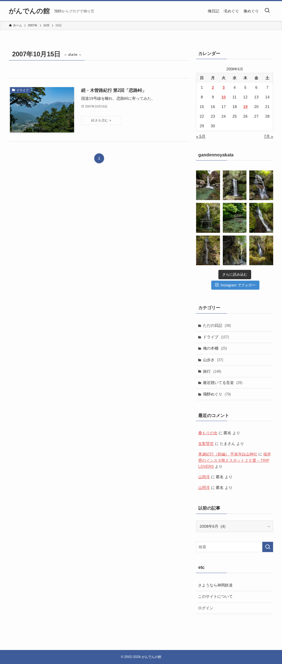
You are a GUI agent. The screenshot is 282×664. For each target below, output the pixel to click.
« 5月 (200, 136)
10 (223, 97)
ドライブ (216, 337)
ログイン (205, 608)
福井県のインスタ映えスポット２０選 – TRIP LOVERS (234, 460)
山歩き (213, 360)
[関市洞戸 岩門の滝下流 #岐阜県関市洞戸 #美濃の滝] (261, 185)
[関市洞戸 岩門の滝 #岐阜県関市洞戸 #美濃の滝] (208, 218)
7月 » (268, 136)
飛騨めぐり (217, 394)
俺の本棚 (215, 348)
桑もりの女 (208, 433)
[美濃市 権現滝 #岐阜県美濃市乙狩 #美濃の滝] (235, 185)
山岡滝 (204, 477)
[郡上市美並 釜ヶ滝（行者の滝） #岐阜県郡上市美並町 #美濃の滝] (208, 250)
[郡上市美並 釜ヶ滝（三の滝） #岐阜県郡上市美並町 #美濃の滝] (261, 250)
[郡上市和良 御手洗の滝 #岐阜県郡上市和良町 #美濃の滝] (261, 218)
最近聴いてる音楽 (222, 382)
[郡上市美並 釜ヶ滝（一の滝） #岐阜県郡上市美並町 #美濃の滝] (235, 250)
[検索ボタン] (267, 11)
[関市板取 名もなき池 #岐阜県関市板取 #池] (235, 218)
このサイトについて (215, 596)
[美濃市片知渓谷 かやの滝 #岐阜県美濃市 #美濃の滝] (208, 185)
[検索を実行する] (267, 547)
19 (245, 106)
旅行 (212, 371)
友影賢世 (206, 443)
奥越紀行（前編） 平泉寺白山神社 (227, 454)
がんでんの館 (29, 11)
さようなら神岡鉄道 (215, 585)
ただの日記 (217, 325)
